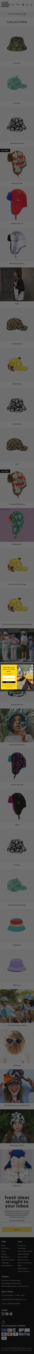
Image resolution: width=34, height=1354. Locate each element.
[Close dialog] (32, 665)
